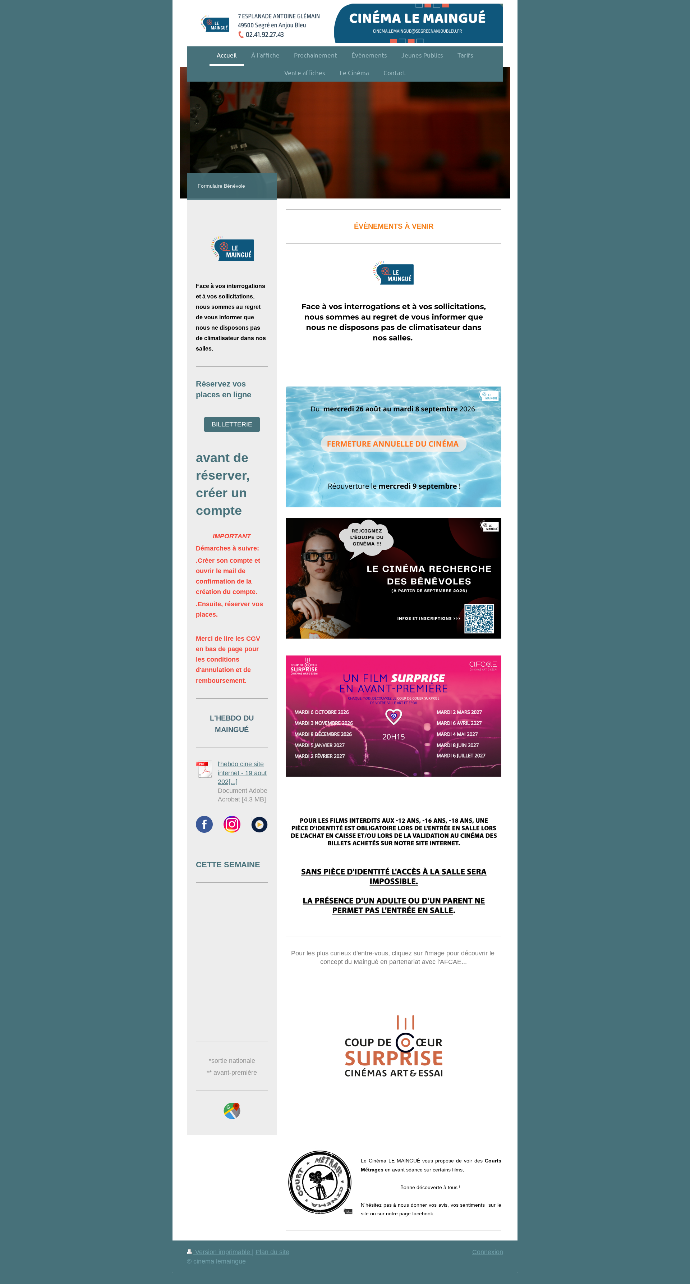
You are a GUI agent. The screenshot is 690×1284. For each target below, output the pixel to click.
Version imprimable (222, 1252)
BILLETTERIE (232, 424)
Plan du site (272, 1252)
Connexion (487, 1252)
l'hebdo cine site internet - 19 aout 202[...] (242, 772)
